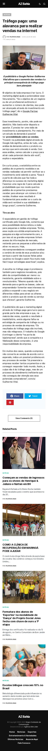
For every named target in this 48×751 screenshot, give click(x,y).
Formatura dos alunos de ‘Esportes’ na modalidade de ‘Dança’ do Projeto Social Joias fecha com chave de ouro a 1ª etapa (22, 618)
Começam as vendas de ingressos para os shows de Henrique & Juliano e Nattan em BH (23, 481)
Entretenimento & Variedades (22, 735)
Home (12, 732)
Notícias (7, 14)
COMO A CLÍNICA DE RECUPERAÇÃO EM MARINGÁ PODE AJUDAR (20, 548)
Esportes (32, 732)
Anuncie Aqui (32, 739)
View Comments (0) (24, 418)
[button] (4, 3)
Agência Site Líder (31, 727)
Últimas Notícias (15, 739)
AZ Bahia (24, 4)
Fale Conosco (24, 743)
